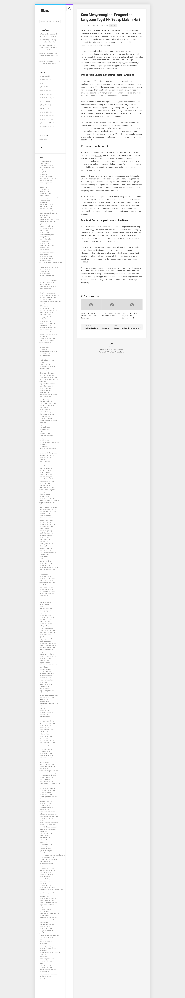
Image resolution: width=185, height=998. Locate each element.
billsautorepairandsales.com (48, 898)
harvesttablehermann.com (48, 297)
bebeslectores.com (45, 288)
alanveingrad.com (45, 621)
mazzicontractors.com (47, 868)
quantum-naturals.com (47, 900)
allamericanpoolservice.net (48, 414)
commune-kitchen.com (47, 535)
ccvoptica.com (44, 831)
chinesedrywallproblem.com (48, 645)
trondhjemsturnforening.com (48, 892)
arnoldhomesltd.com (46, 321)
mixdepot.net (43, 846)
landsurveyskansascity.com (48, 796)
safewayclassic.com (46, 209)
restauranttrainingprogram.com (49, 412)
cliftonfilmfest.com (45, 325)
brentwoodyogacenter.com (48, 825)
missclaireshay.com (46, 161)
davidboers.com (45, 747)
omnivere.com (44, 187)
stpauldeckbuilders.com (47, 799)
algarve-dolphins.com (46, 619)
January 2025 (45, 119)
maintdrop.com (44, 241)
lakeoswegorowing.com (47, 946)
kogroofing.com (44, 247)
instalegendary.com (45, 217)
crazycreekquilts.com (46, 526)
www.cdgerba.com (45, 885)
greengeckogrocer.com (47, 399)
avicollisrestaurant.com (47, 680)
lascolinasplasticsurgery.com (49, 816)
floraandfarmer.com (46, 304)
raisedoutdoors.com (46, 330)
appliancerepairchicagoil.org (48, 213)
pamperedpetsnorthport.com (48, 366)
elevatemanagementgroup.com (49, 935)
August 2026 (45, 76)
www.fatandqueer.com (46, 792)
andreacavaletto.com (46, 451)
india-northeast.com (46, 314)
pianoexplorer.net (45, 861)
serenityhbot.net (44, 762)
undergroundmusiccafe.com (48, 974)
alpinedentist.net (44, 250)
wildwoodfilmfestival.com (47, 265)
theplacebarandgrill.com (47, 684)
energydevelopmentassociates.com (50, 301)
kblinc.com (43, 362)
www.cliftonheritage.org (47, 818)
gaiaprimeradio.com (46, 602)
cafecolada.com (45, 483)
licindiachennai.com (46, 170)
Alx (123, 352)
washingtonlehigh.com (46, 833)
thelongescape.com (46, 608)
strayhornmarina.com (46, 518)
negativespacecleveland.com (48, 639)
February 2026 (45, 90)
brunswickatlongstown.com (48, 591)
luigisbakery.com (45, 835)
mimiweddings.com (46, 967)
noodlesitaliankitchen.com (48, 222)
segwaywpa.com (45, 727)
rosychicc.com (44, 464)
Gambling (44, 139)
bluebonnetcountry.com (47, 234)
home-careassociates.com (48, 448)
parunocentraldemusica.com (48, 887)
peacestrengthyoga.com (47, 781)
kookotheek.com (45, 254)
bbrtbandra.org (44, 232)
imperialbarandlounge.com (48, 327)
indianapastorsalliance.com (48, 693)
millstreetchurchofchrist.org (48, 918)
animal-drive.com (45, 716)
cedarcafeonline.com (46, 180)
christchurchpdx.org (46, 531)
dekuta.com (43, 842)
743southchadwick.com (47, 312)
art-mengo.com (44, 600)
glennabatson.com (45, 515)
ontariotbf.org (44, 215)
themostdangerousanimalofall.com (50, 500)
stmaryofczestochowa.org (48, 578)
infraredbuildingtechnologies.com (50, 295)
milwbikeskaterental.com (47, 630)
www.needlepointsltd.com (47, 812)
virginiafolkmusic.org (46, 425)
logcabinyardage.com (46, 745)
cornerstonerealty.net (46, 853)
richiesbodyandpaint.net (47, 167)
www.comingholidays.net (47, 490)
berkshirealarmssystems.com (49, 351)
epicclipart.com (44, 237)
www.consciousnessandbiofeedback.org (52, 855)
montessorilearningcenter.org (49, 902)
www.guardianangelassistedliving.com (51, 889)
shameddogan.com (46, 736)
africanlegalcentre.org (46, 546)
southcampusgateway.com (48, 258)
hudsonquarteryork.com (47, 881)
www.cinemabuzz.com (46, 844)
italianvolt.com (44, 349)
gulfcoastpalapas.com (46, 729)
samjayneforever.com (46, 907)
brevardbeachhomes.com (47, 308)
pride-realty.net (44, 922)
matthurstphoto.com (46, 909)
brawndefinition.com (46, 522)
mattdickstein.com (45, 751)
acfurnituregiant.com (46, 183)
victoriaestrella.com (46, 671)
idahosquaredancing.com (47, 340)
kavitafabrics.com (45, 658)
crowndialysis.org (45, 410)
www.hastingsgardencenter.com (49, 859)
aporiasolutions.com (46, 725)
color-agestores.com (46, 457)
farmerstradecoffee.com (47, 742)
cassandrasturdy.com (46, 477)
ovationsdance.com (46, 427)
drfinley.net (43, 939)
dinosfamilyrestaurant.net (47, 293)
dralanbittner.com (45, 356)
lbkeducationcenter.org (46, 435)
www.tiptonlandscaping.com (48, 827)
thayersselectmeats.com (47, 723)
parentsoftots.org (45, 738)
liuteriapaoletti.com (45, 641)
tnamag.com (43, 719)
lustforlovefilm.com (45, 539)
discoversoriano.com (46, 485)
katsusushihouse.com (46, 548)
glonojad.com (44, 557)
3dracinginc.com (45, 496)
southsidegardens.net (46, 863)
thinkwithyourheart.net (46, 332)
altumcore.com (44, 714)
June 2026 (44, 83)
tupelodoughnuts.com (46, 371)
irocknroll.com (44, 336)
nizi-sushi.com (44, 598)
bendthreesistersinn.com (47, 647)
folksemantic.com (45, 345)
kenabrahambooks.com (47, 533)
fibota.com (43, 883)
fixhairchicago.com (45, 699)
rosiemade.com (44, 368)
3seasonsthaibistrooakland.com (50, 442)
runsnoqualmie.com (46, 803)
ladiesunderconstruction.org (48, 286)
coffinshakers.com (45, 576)
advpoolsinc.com (45, 688)
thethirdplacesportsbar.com (48, 870)
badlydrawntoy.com (46, 753)
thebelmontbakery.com (46, 206)
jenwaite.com (44, 933)
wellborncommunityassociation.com (51, 263)
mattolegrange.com (46, 611)
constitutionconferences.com (49, 703)
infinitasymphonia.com (47, 544)
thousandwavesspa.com (47, 673)
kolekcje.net (43, 431)
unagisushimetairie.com (47, 226)
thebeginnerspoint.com (47, 487)
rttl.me (45, 11)
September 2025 (46, 101)
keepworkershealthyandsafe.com (50, 219)
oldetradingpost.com (46, 284)
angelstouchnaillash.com (47, 384)
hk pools (98, 155)
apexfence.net (44, 978)
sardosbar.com (44, 347)
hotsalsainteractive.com (47, 176)
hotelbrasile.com (45, 269)
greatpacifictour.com (46, 669)
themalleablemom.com (47, 585)
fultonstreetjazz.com (46, 271)
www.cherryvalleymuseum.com (49, 280)
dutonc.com (43, 606)
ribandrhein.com (45, 429)
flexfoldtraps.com (45, 786)
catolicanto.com (45, 433)
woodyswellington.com (47, 874)
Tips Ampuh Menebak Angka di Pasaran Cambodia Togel (130, 315)
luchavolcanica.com (46, 660)
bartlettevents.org (45, 273)
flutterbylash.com (45, 926)
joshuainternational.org (47, 764)
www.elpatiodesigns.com (47, 879)
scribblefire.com (44, 444)
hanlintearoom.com (46, 928)
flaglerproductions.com (47, 520)
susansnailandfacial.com (47, 766)
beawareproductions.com (47, 569)
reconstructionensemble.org (48, 656)
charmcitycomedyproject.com (49, 567)
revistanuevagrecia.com (47, 559)
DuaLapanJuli (103, 25)
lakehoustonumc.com (46, 755)
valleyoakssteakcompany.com (49, 695)
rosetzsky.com (44, 554)
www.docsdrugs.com (46, 805)
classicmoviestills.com (47, 481)
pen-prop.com (44, 768)
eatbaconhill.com (45, 196)
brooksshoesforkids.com (47, 721)
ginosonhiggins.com (46, 624)
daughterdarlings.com (46, 172)
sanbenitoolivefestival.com (48, 479)
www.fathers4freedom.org (48, 773)
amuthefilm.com (45, 537)
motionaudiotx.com (46, 961)
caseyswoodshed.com (47, 697)
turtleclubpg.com (45, 667)
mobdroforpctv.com (46, 474)
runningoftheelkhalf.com (47, 777)
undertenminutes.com (46, 185)
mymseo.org (43, 954)
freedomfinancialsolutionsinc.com (50, 784)
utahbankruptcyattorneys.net (48, 334)
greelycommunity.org (46, 550)
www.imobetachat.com (47, 749)
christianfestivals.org (46, 615)
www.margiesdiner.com (47, 807)
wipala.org (43, 459)
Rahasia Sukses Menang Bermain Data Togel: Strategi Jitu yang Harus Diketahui (49, 48)
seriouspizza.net (44, 710)
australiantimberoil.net (46, 291)
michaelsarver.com (45, 397)
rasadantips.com (45, 189)
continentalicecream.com (47, 524)
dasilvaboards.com (45, 513)
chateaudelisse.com (46, 260)
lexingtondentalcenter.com (48, 405)
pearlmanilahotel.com (46, 239)
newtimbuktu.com (45, 191)
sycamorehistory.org (46, 850)
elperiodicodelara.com (46, 165)
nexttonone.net (44, 760)
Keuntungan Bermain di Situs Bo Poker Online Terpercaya (89, 315)
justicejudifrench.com (46, 580)
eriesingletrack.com (45, 364)
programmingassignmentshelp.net (50, 198)
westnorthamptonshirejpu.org (49, 267)
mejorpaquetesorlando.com (48, 377)
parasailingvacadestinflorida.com (50, 920)
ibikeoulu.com (44, 574)
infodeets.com (44, 174)
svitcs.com (43, 708)
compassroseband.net (46, 712)
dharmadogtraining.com (47, 959)
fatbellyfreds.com (45, 876)
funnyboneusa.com (46, 652)
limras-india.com (45, 163)
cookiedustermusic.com (47, 654)
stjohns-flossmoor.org (46, 650)
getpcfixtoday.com (45, 230)
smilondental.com (45, 388)
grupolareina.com (45, 278)
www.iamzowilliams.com (47, 857)
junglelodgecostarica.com (48, 613)
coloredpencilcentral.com (47, 323)
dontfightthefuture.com (46, 319)
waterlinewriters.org (45, 734)
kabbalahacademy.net (46, 386)
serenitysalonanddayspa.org (48, 178)
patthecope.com (45, 706)
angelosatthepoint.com (47, 691)
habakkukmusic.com (46, 758)
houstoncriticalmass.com (48, 498)
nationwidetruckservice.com (48, 665)
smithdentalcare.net (45, 972)
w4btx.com (43, 381)
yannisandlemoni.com (46, 358)
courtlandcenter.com (46, 675)
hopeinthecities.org (45, 470)
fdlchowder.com (45, 809)
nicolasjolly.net (44, 541)
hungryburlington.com (46, 589)
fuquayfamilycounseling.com (48, 948)
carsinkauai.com (45, 915)
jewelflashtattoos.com (46, 228)
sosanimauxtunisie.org (47, 245)
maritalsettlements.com (47, 628)
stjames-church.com (46, 561)
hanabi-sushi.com (45, 838)
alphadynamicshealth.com (48, 924)
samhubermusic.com (46, 976)
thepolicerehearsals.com (47, 503)
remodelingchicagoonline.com (49, 822)
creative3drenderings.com (47, 740)
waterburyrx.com (45, 686)
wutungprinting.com (46, 626)
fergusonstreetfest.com (47, 905)
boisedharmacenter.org (47, 455)
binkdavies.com (44, 528)
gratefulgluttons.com (46, 472)
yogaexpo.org (44, 446)
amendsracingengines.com (48, 788)
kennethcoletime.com (46, 587)
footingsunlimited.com (46, 801)
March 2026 (45, 87)
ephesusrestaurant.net (46, 872)
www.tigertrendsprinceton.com (49, 771)
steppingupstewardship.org (48, 829)
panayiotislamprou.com (47, 256)
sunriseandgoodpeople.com (48, 643)
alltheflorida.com (45, 911)
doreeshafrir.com (45, 565)
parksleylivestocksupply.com (48, 453)
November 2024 (46, 126)
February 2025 (45, 116)
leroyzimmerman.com (46, 937)
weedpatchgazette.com (47, 360)
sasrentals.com (44, 392)
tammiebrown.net (45, 604)
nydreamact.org (44, 224)
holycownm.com (45, 662)
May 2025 (44, 105)
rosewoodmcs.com (46, 848)
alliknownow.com (45, 505)
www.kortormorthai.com (47, 790)
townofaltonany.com (46, 634)
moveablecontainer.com (47, 275)
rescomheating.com (46, 965)
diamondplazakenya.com (47, 894)
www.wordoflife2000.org (47, 338)
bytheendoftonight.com (47, 468)
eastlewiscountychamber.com (49, 507)
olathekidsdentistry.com (47, 373)
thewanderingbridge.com (47, 582)
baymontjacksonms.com (47, 632)
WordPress (111, 352)
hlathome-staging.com (46, 401)
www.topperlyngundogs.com (48, 775)
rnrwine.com (43, 943)
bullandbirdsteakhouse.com (48, 814)
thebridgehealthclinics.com (48, 732)
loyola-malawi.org (45, 461)
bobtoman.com (44, 243)
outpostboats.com (45, 466)
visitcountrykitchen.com (47, 617)
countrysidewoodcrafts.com (48, 211)
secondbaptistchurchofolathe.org (50, 952)
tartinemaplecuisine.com (47, 593)
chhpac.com (43, 956)
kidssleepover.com (45, 200)
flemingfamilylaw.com (46, 941)
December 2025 (46, 97)
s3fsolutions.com (45, 306)
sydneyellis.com (44, 407)
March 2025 (45, 112)
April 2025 (44, 108)
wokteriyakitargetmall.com (48, 403)
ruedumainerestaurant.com (48, 552)
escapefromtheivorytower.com (49, 310)
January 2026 (45, 94)
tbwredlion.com (44, 896)
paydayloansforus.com (47, 204)
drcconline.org (44, 682)
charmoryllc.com (45, 494)
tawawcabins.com (45, 343)
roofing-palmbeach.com (47, 317)
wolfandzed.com (45, 840)
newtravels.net (44, 202)
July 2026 (44, 80)
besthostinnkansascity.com (48, 969)
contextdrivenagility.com (47, 572)
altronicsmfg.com (45, 193)
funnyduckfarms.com (46, 931)
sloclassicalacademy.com (48, 511)
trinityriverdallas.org (45, 438)
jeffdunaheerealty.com (46, 779)
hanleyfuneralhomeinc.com (48, 375)
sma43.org (43, 820)
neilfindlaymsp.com (45, 678)
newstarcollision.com (46, 390)
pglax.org (42, 637)
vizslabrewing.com (45, 353)
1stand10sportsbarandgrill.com (49, 379)
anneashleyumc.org (46, 794)
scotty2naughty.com (46, 563)
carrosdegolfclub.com (46, 299)
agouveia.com (44, 950)
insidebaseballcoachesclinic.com (50, 913)
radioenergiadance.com (47, 252)
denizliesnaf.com (45, 701)
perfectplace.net (44, 440)
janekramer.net (44, 595)
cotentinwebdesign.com (47, 282)
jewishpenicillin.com (46, 416)
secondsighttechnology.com (48, 394)
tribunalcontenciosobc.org (48, 509)
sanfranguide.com (45, 492)
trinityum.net (43, 866)
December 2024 (46, 123)
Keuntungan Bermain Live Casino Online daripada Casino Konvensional (49, 56)
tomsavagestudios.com (47, 418)
